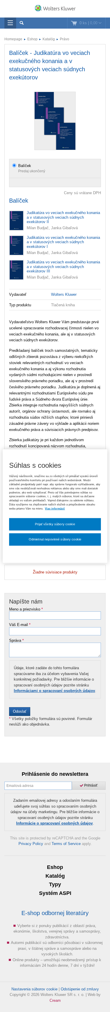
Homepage (13, 39)
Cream (55, 1000)
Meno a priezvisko (26, 609)
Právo (64, 39)
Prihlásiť (90, 785)
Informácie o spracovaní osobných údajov (54, 823)
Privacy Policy (30, 843)
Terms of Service (66, 843)
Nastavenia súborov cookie (34, 989)
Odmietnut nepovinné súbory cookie (55, 539)
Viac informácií (55, 508)
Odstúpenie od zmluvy (80, 989)
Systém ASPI (55, 893)
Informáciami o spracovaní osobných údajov (54, 690)
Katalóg (49, 39)
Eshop (32, 39)
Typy (55, 884)
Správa (16, 641)
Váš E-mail (20, 625)
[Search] (21, 23)
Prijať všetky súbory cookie (55, 524)
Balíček (24, 166)
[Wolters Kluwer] (55, 9)
